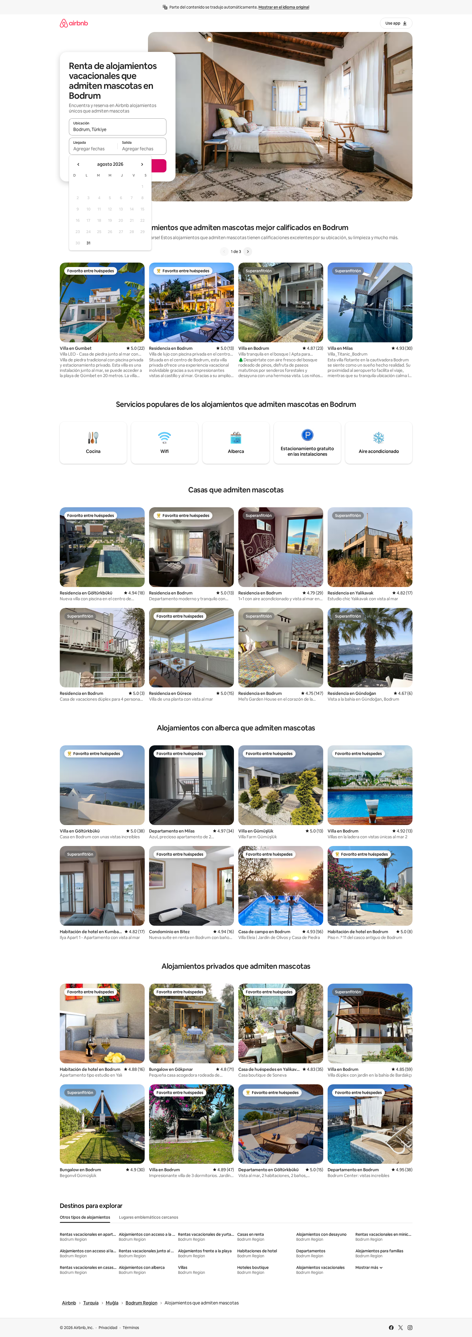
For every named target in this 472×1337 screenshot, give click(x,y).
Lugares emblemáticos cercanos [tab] (148, 1217)
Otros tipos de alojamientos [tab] (85, 1217)
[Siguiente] (247, 251)
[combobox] (117, 129)
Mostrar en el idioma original (283, 7)
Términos (131, 1327)
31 (88, 243)
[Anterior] (224, 251)
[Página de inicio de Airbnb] (74, 23)
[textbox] (93, 148)
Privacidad (108, 1327)
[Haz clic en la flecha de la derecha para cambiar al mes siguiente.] (142, 164)
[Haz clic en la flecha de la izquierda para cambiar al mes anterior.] (78, 164)
